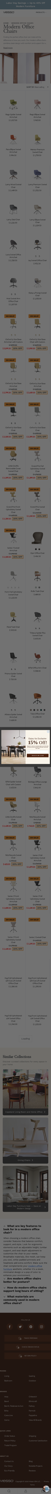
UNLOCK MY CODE (38, 755)
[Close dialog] (48, 731)
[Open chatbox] (46, 1488)
